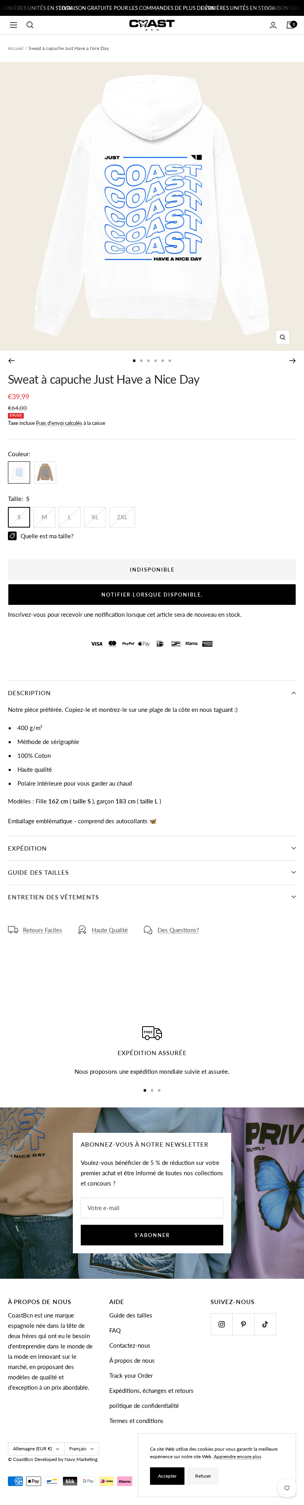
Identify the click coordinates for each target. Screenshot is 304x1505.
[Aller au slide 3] (148, 361)
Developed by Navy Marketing (65, 1459)
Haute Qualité (110, 929)
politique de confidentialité (144, 1405)
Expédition (27, 848)
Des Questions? (178, 929)
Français (77, 1448)
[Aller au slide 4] (155, 361)
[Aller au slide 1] (134, 361)
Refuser (203, 1476)
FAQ (115, 1330)
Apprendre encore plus (237, 1456)
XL (95, 516)
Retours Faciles (42, 929)
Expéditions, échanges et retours (151, 1390)
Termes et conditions (136, 1420)
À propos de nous (132, 1360)
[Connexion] (273, 25)
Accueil (15, 48)
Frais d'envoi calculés (59, 423)
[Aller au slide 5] (163, 361)
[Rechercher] (30, 25)
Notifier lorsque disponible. (152, 594)
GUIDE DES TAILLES (38, 872)
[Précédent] (11, 360)
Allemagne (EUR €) (32, 1448)
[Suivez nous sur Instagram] (221, 1324)
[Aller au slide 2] (141, 361)
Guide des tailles (130, 1315)
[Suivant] (292, 360)
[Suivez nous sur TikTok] (265, 1324)
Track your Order (131, 1375)
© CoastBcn (20, 1459)
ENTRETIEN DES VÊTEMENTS (53, 897)
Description (29, 692)
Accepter (167, 1476)
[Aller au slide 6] (170, 361)
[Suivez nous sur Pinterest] (243, 1324)
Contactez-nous (129, 1345)
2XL (122, 516)
